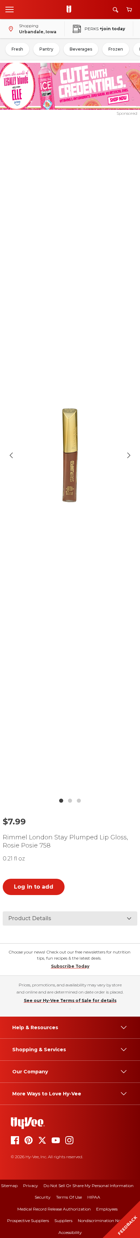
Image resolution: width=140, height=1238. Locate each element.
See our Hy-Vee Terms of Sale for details (70, 1000)
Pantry (46, 49)
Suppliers (63, 1220)
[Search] (115, 10)
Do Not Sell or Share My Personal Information (88, 1185)
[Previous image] (11, 455)
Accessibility (70, 1232)
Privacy (30, 1185)
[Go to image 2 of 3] (70, 801)
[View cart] (129, 9)
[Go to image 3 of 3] (78, 801)
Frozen (115, 49)
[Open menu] (9, 9)
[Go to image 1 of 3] (61, 801)
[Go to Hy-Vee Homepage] (71, 9)
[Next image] (129, 455)
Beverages (81, 49)
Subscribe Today (70, 966)
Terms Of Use (69, 1197)
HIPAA (93, 1197)
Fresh (17, 49)
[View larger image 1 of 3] (70, 455)
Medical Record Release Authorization (54, 1209)
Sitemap (9, 1185)
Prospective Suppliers (28, 1220)
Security (43, 1197)
